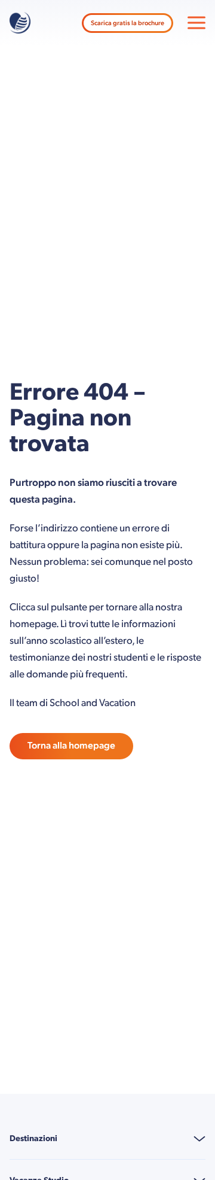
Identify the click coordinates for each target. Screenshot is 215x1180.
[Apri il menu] (196, 22)
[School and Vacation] (20, 23)
